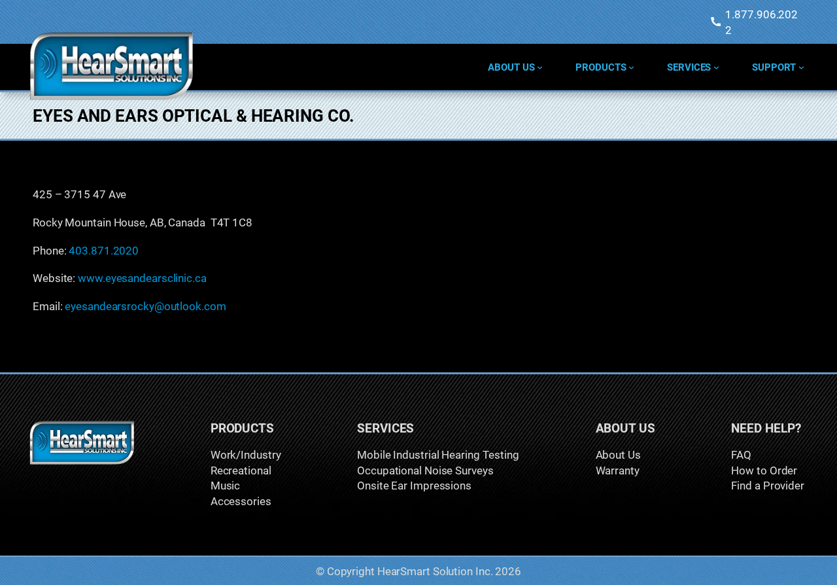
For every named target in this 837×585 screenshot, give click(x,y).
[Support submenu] (801, 67)
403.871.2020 (104, 250)
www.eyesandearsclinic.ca (142, 277)
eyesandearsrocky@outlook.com (145, 305)
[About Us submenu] (540, 67)
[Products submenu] (631, 67)
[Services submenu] (716, 67)
